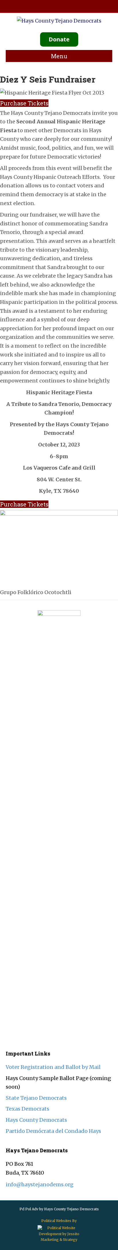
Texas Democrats (27, 1108)
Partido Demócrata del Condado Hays (53, 1131)
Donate (59, 39)
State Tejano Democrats (36, 1098)
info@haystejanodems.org (40, 1184)
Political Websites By (59, 1221)
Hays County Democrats (36, 1120)
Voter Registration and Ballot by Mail (53, 1067)
